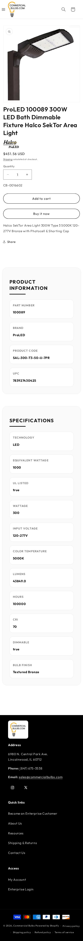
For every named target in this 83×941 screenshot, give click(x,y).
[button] (63, 9)
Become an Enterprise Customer (32, 813)
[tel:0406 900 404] (19, 768)
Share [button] (11, 242)
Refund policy (43, 932)
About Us (15, 823)
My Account (17, 880)
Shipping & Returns (22, 843)
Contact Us (16, 853)
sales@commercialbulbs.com (40, 777)
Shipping (7, 159)
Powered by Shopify (47, 925)
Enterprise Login (21, 889)
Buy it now (41, 214)
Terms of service (64, 932)
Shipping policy (22, 932)
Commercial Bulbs (24, 925)
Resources (16, 833)
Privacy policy (71, 925)
